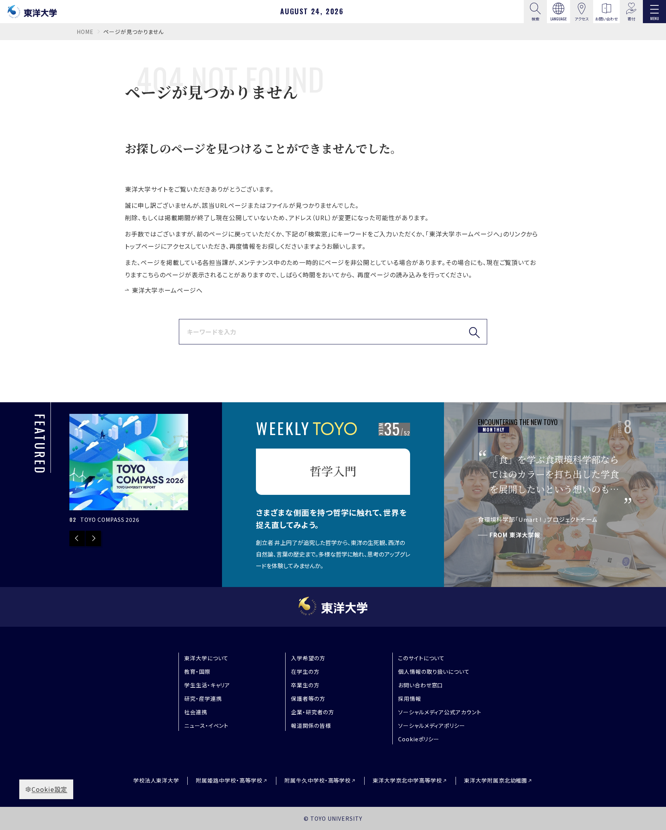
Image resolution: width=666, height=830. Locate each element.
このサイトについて (421, 658)
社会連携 (195, 712)
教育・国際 (197, 671)
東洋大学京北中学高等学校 (407, 780)
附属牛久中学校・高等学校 (317, 780)
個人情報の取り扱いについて (434, 671)
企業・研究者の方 (312, 712)
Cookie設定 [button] (49, 789)
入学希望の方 (308, 658)
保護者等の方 (308, 698)
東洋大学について (206, 658)
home (85, 31)
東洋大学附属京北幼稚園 (496, 780)
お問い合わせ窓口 (420, 685)
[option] (148, 469)
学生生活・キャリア (207, 685)
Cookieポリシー (419, 739)
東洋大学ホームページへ (167, 290)
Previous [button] (77, 538)
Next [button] (93, 538)
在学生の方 (305, 671)
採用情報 (409, 698)
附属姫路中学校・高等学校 (229, 780)
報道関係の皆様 (311, 725)
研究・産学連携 (203, 698)
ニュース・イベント (206, 725)
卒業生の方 (305, 685)
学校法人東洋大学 (156, 780)
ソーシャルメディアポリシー (431, 725)
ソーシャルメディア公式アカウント (439, 712)
